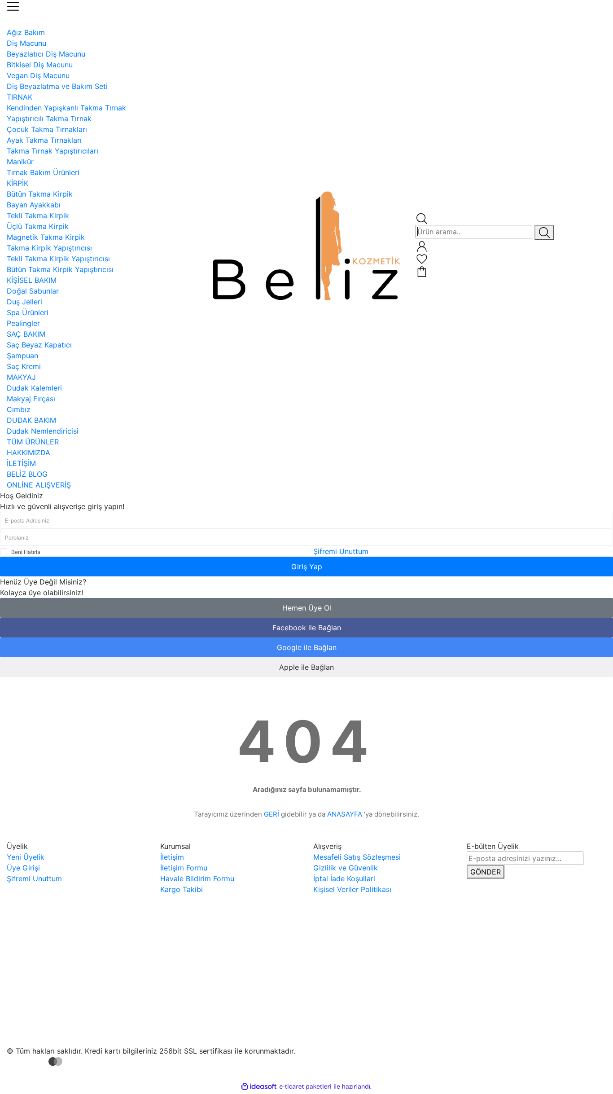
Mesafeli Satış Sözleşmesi (357, 856)
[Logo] (306, 244)
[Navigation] (13, 5)
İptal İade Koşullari (344, 878)
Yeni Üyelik (25, 856)
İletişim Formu (183, 867)
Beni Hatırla (25, 552)
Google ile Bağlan (307, 647)
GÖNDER (485, 871)
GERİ (271, 814)
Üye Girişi (23, 867)
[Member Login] (422, 245)
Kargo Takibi (181, 889)
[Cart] (422, 270)
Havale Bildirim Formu (197, 878)
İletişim (172, 856)
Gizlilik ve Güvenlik (345, 867)
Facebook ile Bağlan (306, 627)
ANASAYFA (344, 814)
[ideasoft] (259, 1086)
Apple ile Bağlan (306, 667)
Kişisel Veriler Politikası (352, 889)
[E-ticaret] (305, 1086)
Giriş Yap (306, 566)
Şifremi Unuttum (340, 551)
